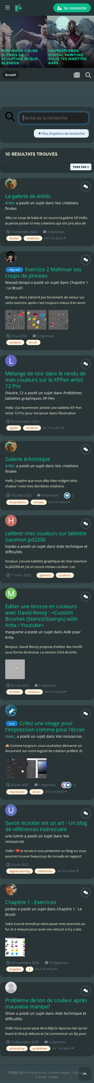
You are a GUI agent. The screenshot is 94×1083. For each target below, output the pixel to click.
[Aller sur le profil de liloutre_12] (11, 360)
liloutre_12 (14, 392)
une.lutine (14, 835)
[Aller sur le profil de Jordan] (11, 889)
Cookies (53, 1077)
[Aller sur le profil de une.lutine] (11, 810)
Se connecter (75, 7)
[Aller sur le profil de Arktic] (11, 183)
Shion (10, 1013)
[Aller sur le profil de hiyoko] (11, 520)
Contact (41, 1077)
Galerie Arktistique (27, 458)
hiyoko (10, 546)
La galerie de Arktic (28, 196)
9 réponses (49, 495)
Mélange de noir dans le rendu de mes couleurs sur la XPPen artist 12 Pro (45, 380)
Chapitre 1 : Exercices (30, 902)
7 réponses (47, 784)
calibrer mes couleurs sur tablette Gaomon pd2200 (45, 536)
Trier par (80, 167)
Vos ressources (69, 736)
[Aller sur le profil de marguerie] (11, 593)
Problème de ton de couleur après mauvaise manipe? (46, 1003)
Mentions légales (59, 1072)
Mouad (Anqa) (17, 282)
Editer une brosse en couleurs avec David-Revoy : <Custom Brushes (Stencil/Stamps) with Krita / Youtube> (41, 616)
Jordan (11, 908)
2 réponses (45, 336)
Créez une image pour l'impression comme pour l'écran (45, 726)
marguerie (14, 631)
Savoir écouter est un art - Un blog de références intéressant (46, 826)
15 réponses (58, 962)
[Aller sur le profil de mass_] (11, 710)
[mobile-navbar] (7, 8)
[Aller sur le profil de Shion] (11, 987)
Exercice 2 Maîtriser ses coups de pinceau (43, 272)
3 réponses (55, 231)
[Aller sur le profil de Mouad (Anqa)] (11, 256)
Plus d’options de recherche (63, 133)
